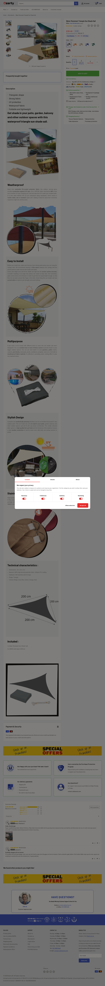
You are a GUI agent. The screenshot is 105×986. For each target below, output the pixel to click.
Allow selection (70, 505)
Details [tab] (52, 479)
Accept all (83, 505)
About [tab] (78, 479)
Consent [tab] (27, 479)
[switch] (24, 499)
